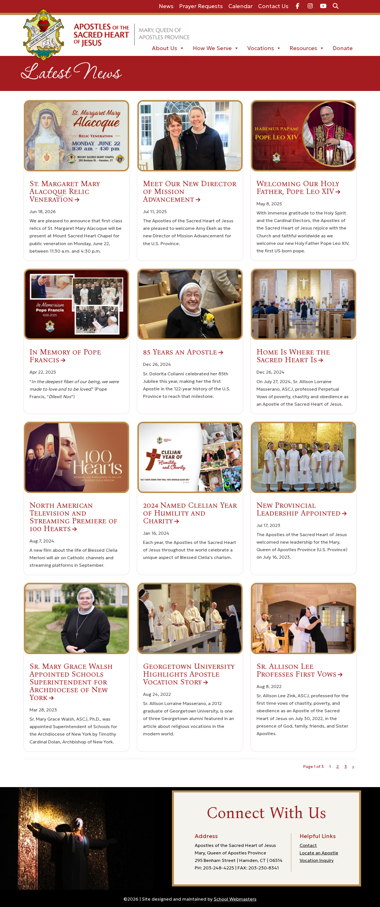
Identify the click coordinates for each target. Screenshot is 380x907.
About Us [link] (164, 48)
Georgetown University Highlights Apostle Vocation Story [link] (189, 674)
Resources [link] (303, 48)
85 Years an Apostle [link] (180, 352)
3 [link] (345, 766)
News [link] (166, 6)
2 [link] (337, 766)
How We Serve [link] (212, 48)
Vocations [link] (260, 48)
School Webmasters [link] (235, 899)
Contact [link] (308, 845)
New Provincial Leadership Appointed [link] (298, 509)
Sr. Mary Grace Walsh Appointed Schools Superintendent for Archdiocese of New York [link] (71, 682)
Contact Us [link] (273, 6)
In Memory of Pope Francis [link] (65, 355)
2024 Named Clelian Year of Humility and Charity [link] (190, 513)
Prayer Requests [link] (201, 6)
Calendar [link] (240, 6)
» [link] (353, 766)
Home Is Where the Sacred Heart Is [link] (293, 355)
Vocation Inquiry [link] (317, 860)
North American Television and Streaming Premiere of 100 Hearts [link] (73, 517)
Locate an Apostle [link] (319, 853)
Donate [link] (343, 48)
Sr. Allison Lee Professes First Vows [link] (296, 670)
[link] (297, 6)
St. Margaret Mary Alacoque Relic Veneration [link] (64, 191)
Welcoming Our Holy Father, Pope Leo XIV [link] (297, 187)
